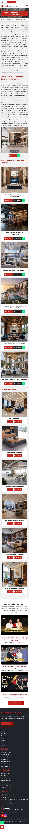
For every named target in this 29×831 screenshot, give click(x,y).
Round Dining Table (5, 778)
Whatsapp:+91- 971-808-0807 (11, 806)
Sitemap (3, 745)
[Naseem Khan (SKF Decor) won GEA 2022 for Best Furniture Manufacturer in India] (14, 682)
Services (8, 20)
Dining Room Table (5, 773)
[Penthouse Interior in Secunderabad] (14, 255)
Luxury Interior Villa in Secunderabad (14, 344)
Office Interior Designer (14, 453)
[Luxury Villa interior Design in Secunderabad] (14, 180)
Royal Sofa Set (4, 759)
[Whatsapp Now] (18, 155)
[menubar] (26, 6)
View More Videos (15, 703)
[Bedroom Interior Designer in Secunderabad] (14, 540)
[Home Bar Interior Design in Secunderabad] (14, 217)
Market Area (4, 743)
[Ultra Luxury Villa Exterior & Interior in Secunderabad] (14, 291)
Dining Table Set (5, 776)
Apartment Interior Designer (14, 521)
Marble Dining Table (6, 785)
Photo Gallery (4, 736)
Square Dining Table (6, 783)
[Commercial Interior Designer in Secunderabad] (14, 472)
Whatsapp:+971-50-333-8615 (11, 812)
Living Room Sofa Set (6, 752)
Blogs (2, 738)
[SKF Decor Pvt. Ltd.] (8, 6)
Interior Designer (14, 419)
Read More (10, 422)
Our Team (3, 733)
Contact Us (4, 740)
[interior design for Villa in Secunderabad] (14, 364)
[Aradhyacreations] (2, 2)
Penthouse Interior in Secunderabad (14, 270)
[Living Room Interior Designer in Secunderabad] (14, 574)
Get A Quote (9, 200)
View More (6, 723)
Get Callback (18, 200)
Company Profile (5, 731)
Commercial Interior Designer (14, 487)
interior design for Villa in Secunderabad (14, 379)
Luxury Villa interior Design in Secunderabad (14, 195)
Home (2, 20)
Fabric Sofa (4, 764)
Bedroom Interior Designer (14, 555)
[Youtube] (2, 815)
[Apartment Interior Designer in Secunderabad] (14, 506)
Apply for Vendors (11, 2)
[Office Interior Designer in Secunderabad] (14, 438)
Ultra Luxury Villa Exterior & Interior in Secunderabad (14, 307)
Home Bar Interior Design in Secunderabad (14, 233)
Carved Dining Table (6, 787)
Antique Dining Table (6, 780)
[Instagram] (5, 815)
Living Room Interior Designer (14, 588)
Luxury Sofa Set (5, 757)
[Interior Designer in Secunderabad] (14, 404)
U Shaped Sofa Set (5, 766)
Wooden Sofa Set (5, 761)
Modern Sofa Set (5, 754)
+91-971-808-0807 (8, 803)
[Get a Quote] (2, 827)
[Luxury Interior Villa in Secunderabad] (14, 329)
